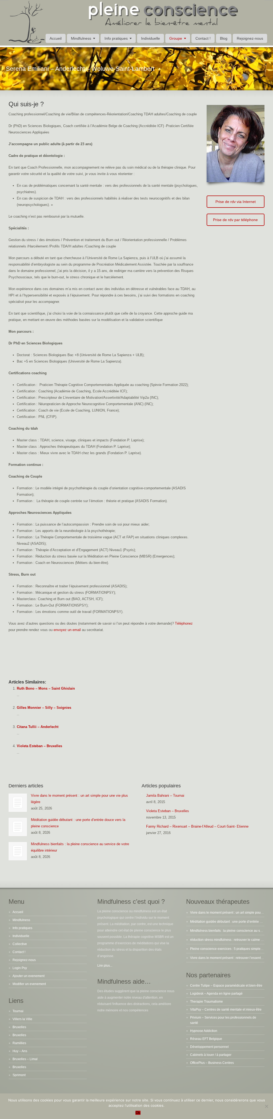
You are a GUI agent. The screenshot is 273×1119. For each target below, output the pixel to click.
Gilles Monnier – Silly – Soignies (44, 708)
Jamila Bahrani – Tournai (165, 795)
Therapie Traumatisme (206, 1001)
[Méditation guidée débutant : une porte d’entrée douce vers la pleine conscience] (18, 827)
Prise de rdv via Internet (235, 202)
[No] (266, 1106)
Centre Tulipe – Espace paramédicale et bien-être (226, 985)
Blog (223, 38)
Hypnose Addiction (203, 1031)
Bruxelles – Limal (25, 1059)
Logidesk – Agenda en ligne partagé (216, 993)
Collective (20, 944)
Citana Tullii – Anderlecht (37, 727)
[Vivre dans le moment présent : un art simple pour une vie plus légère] (18, 803)
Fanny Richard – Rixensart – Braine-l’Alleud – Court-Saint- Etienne (197, 826)
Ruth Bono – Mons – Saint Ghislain (46, 688)
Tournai (18, 1011)
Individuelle (150, 38)
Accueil (56, 38)
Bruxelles (19, 1027)
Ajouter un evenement (29, 976)
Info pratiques (116, 38)
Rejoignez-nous (250, 38)
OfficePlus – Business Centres (212, 1063)
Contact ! (203, 38)
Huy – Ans (20, 1051)
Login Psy (20, 968)
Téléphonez (184, 623)
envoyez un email (67, 630)
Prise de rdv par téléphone (235, 220)
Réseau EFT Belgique (206, 1039)
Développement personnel (209, 1047)
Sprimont (19, 1075)
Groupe (175, 38)
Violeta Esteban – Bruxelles (39, 746)
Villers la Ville (22, 1019)
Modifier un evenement (29, 984)
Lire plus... (104, 965)
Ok (138, 1113)
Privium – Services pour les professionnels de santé (223, 1020)
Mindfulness (81, 38)
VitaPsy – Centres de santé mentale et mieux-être (226, 1009)
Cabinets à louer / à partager (210, 1055)
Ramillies (19, 1043)
